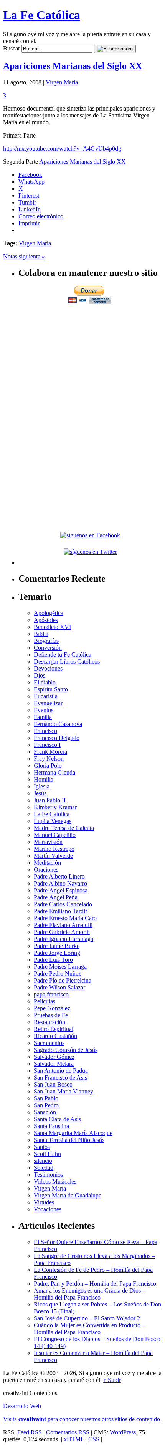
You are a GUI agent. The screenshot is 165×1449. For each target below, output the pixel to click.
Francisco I (47, 744)
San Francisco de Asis (60, 1077)
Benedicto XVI (52, 627)
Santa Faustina (51, 1126)
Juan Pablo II (50, 800)
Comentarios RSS (67, 1432)
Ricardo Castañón (55, 1036)
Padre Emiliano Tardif (60, 911)
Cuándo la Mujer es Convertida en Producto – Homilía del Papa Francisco (89, 1328)
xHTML (74, 1439)
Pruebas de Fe (51, 1015)
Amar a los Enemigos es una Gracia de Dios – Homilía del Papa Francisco (89, 1294)
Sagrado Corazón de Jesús (65, 1049)
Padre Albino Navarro (60, 883)
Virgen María (62, 82)
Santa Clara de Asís (57, 1119)
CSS (93, 1439)
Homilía (43, 779)
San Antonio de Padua (61, 1070)
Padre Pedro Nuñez (57, 973)
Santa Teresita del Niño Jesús (69, 1140)
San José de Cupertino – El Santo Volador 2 (87, 1318)
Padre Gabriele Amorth (62, 932)
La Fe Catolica (51, 814)
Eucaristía (46, 696)
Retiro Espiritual (53, 1029)
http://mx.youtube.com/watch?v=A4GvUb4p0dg (62, 148)
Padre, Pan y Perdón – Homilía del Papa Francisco (95, 1283)
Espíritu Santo (51, 689)
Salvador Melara (54, 1063)
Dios (39, 675)
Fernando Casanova (58, 724)
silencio (43, 1160)
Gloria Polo (48, 765)
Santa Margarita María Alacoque (73, 1133)
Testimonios (48, 1174)
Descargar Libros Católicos (67, 661)
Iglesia (42, 786)
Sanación (45, 1112)
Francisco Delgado (56, 738)
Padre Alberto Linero (59, 876)
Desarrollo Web (22, 1406)
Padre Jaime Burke (56, 946)
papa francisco (51, 994)
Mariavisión (48, 842)
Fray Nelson (49, 758)
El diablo (45, 682)
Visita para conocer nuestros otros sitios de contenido (81, 1419)
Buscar (11, 48)
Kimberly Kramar (55, 807)
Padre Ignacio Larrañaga (63, 939)
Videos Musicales (55, 1181)
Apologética (48, 613)
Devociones (48, 668)
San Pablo (46, 1098)
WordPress (123, 1432)
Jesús (40, 793)
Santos (42, 1147)
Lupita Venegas (52, 821)
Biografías (46, 640)
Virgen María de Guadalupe (67, 1195)
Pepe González (52, 1008)
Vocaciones (47, 1209)
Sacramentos (49, 1043)
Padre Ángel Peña (56, 897)
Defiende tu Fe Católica (62, 654)
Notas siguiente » (24, 256)
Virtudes (44, 1202)
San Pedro (46, 1105)
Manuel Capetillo (55, 835)
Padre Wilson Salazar (59, 987)
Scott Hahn (47, 1153)
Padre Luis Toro (53, 959)
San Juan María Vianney (63, 1091)
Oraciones (46, 869)
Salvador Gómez (54, 1056)
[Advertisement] (90, 359)
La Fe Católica (41, 15)
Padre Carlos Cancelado (63, 904)
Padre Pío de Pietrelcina (62, 980)
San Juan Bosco (53, 1084)
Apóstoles (46, 620)
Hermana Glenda (54, 772)
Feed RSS (29, 1432)
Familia (43, 717)
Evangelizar (48, 703)
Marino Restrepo (54, 848)
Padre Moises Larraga (60, 966)
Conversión (48, 647)
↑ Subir (112, 1380)
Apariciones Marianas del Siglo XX (72, 66)
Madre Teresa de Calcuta (64, 828)
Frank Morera (50, 751)
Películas (44, 1001)
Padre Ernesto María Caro (65, 918)
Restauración (49, 1022)
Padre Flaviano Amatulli (63, 925)
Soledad (43, 1167)
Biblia (41, 634)
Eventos (43, 710)
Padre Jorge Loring (57, 952)
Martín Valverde (53, 855)
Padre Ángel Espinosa (60, 890)
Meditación (47, 862)
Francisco (45, 731)
